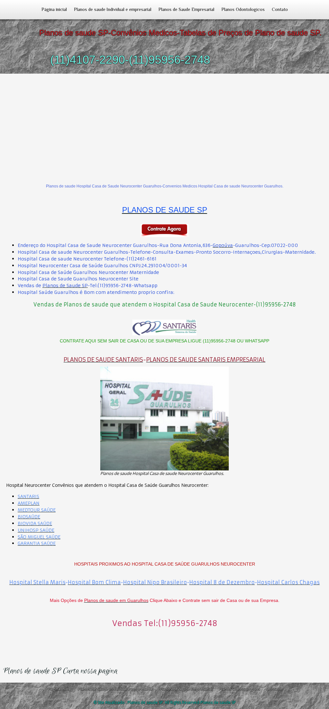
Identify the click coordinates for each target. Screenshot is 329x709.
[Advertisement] (164, 122)
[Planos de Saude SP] (164, 230)
